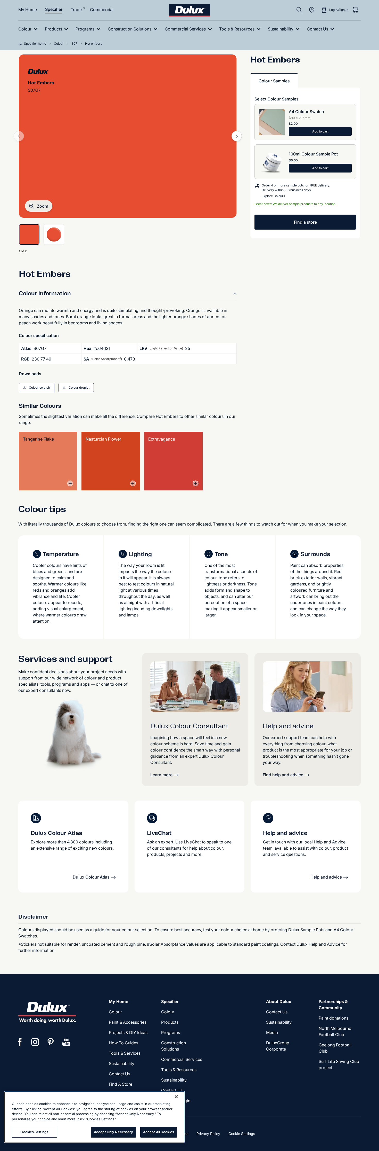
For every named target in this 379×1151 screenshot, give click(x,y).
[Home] (21, 43)
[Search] (299, 10)
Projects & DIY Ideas (128, 1032)
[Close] (176, 1096)
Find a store (305, 222)
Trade (76, 9)
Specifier (53, 9)
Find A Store (120, 1084)
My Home (27, 9)
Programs (170, 1032)
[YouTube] (66, 1042)
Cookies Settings (34, 1132)
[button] (38, 206)
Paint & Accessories (127, 1022)
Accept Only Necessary (113, 1132)
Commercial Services (181, 1059)
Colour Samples (274, 80)
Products (169, 1022)
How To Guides (123, 1042)
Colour (115, 1011)
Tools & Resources (178, 1069)
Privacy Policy (208, 1133)
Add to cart (320, 131)
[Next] (237, 136)
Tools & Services (125, 1053)
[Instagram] (35, 1042)
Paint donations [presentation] (333, 1018)
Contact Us (119, 1073)
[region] (94, 1117)
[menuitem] (29, 29)
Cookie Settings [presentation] (241, 1133)
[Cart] (355, 10)
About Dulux (278, 1001)
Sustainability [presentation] (121, 1063)
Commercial (101, 9)
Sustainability (174, 1080)
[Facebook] (20, 1042)
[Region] (312, 10)
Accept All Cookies (158, 1132)
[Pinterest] (50, 1042)
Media (272, 1032)
